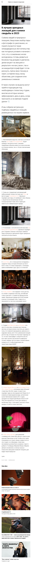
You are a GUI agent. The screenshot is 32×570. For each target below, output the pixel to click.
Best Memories (11, 325)
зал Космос (21, 325)
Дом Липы (6, 262)
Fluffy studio (6, 434)
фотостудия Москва (11, 229)
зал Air (8, 141)
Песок (25, 194)
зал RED (12, 434)
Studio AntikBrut (7, 291)
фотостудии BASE (17, 141)
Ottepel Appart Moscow (10, 387)
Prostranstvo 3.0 (14, 196)
